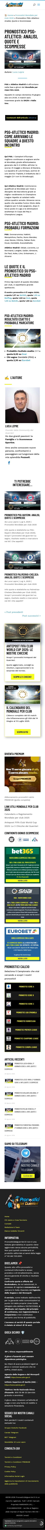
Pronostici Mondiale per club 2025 (21, 525)
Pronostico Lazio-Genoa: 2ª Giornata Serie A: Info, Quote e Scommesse (20, 1066)
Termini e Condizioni (13, 1457)
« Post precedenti (14, 612)
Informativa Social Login (15, 1476)
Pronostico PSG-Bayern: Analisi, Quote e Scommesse (22, 516)
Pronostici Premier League (26, 1029)
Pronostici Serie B (26, 995)
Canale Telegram (11, 1432)
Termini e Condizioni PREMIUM (17, 1462)
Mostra (32, 118)
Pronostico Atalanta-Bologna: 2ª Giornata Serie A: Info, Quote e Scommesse (21, 1096)
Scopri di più (22, 732)
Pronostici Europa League (26, 1047)
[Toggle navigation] (39, 6)
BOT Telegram (10, 1437)
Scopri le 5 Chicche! (22, 676)
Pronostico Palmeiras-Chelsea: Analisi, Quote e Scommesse (22, 576)
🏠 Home (9, 15)
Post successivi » (31, 615)
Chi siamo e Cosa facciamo (16, 1220)
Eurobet (36, 301)
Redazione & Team (12, 1227)
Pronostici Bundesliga (26, 1021)
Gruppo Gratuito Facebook (16, 1428)
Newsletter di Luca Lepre (15, 1442)
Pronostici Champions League (26, 1038)
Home (7, 1216)
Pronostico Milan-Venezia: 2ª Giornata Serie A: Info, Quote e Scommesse (20, 1112)
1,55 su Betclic (11, 301)
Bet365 (23, 295)
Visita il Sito (22, 880)
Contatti (8, 1224)
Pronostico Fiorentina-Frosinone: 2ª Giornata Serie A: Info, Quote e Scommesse (22, 1128)
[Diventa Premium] (23, 774)
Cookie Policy (10, 1471)
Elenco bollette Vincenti (14, 1231)
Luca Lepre (18, 72)
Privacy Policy (10, 1467)
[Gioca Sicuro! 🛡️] (23, 1341)
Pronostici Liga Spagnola (26, 1012)
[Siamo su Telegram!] (23, 1164)
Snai (28, 298)
